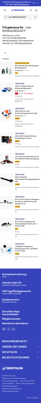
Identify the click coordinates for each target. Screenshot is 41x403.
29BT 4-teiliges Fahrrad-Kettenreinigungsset (24, 87)
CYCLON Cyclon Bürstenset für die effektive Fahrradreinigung (27, 158)
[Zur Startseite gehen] (17, 10)
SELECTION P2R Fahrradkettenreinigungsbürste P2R (27, 179)
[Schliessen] (35, 17)
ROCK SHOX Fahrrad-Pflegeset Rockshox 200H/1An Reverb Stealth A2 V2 (27, 201)
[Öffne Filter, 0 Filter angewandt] (5, 52)
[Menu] (4, 10)
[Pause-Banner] (33, 3)
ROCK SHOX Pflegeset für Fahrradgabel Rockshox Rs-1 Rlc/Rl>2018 (26, 224)
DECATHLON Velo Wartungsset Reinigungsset (27, 67)
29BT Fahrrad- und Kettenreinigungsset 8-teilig (26, 112)
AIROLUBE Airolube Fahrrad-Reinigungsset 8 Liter (26, 137)
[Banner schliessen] (37, 3)
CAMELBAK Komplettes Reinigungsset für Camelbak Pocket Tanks (26, 249)
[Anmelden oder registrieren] (31, 10)
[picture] (7, 69)
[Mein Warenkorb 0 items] (36, 10)
